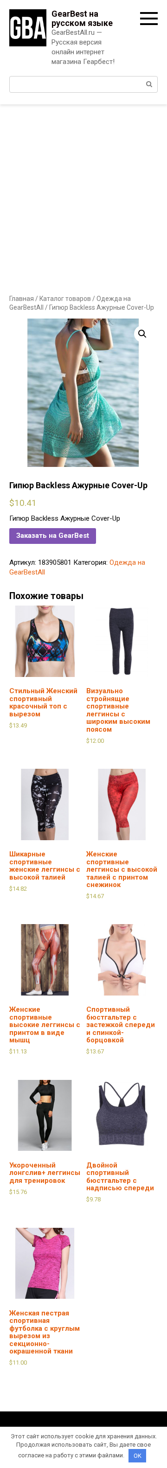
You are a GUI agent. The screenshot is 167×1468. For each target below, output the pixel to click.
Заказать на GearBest (52, 535)
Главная (21, 298)
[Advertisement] (83, 206)
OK (137, 1455)
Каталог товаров (65, 298)
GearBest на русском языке (82, 18)
